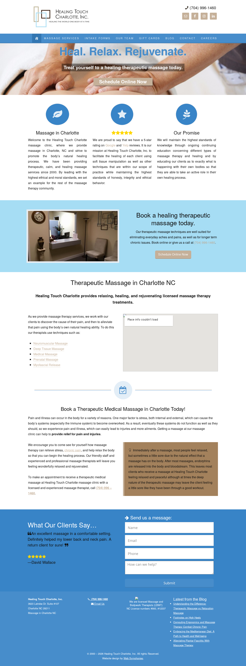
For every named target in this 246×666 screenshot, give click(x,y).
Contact (188, 38)
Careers (209, 38)
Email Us (99, 603)
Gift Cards (149, 38)
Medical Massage (45, 354)
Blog (170, 38)
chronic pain (72, 450)
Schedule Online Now (123, 81)
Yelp (125, 145)
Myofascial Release (46, 365)
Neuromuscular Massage (50, 343)
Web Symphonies (133, 658)
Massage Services (61, 38)
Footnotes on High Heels (187, 617)
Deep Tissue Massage (48, 348)
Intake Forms (98, 38)
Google (111, 145)
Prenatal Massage (45, 359)
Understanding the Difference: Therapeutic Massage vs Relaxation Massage (193, 608)
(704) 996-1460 (204, 242)
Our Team (125, 38)
